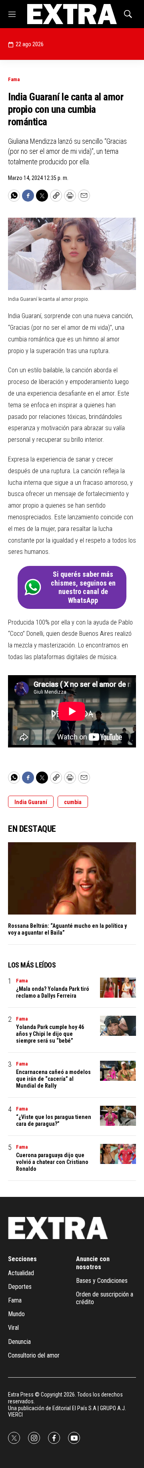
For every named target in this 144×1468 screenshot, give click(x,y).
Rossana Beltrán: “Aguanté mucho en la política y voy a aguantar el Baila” (67, 929)
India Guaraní (30, 802)
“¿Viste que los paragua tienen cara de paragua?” (53, 1120)
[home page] (71, 14)
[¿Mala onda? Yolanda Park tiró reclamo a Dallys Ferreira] (118, 988)
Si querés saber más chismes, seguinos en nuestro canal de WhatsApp (83, 587)
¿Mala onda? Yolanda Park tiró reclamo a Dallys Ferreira (52, 992)
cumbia (73, 802)
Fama (14, 79)
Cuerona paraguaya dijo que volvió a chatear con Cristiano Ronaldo (52, 1162)
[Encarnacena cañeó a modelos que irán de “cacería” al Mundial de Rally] (118, 1071)
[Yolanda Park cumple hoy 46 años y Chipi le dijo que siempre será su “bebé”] (118, 1026)
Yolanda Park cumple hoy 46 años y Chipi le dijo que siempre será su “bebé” (50, 1034)
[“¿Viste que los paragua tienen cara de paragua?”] (118, 1116)
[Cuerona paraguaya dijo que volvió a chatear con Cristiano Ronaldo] (118, 1154)
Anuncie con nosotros (93, 1262)
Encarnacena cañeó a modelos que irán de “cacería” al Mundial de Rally (53, 1079)
